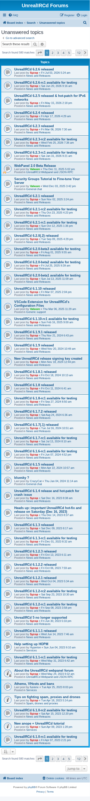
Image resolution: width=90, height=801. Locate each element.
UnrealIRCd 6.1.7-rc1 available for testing (45, 438)
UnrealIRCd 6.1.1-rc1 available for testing (45, 657)
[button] (39, 53)
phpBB (32, 787)
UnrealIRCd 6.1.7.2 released (35, 411)
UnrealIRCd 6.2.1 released (34, 196)
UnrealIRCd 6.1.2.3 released (35, 551)
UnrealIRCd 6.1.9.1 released (35, 332)
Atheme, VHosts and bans (34, 684)
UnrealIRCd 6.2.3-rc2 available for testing (45, 139)
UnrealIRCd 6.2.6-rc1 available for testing (45, 82)
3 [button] (58, 52)
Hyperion (35, 647)
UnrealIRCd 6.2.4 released (34, 113)
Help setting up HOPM (31, 644)
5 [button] (69, 52)
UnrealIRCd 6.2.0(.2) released (36, 236)
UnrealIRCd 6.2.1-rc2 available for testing (45, 209)
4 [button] (63, 52)
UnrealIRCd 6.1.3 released (34, 525)
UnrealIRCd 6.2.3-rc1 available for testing (45, 152)
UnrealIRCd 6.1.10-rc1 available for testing (46, 319)
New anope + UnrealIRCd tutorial (39, 723)
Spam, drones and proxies (42, 703)
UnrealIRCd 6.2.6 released (34, 69)
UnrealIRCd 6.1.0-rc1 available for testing (45, 737)
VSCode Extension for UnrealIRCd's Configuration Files (41, 303)
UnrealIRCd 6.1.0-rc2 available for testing (45, 710)
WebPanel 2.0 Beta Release (35, 166)
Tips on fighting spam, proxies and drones (47, 697)
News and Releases (38, 75)
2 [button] (52, 52)
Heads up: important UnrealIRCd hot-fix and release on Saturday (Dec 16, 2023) (48, 510)
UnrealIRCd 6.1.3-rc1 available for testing (45, 538)
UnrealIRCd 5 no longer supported (40, 617)
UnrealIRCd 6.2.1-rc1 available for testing (45, 222)
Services (31, 650)
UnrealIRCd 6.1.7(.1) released (36, 425)
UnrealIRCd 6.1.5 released (34, 464)
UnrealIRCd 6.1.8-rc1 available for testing (45, 398)
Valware (35, 169)
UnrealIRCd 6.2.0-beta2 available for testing (47, 262)
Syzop (34, 72)
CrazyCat (36, 481)
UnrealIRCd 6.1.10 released (35, 288)
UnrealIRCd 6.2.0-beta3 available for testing (47, 249)
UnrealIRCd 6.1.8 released (34, 385)
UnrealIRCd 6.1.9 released (34, 345)
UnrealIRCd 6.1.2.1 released (35, 578)
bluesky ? (21, 478)
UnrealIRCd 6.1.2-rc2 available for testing (45, 591)
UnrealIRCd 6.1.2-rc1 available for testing (45, 604)
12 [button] (79, 52)
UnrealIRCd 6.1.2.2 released (35, 564)
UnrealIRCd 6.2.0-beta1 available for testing (47, 275)
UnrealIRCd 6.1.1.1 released (35, 631)
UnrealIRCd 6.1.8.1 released (35, 372)
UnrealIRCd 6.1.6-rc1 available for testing (45, 451)
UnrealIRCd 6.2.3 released (34, 126)
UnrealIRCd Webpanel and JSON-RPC (49, 172)
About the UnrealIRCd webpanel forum (44, 670)
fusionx (34, 687)
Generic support (36, 311)
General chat (34, 189)
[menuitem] (13, 15)
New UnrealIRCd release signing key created (48, 358)
